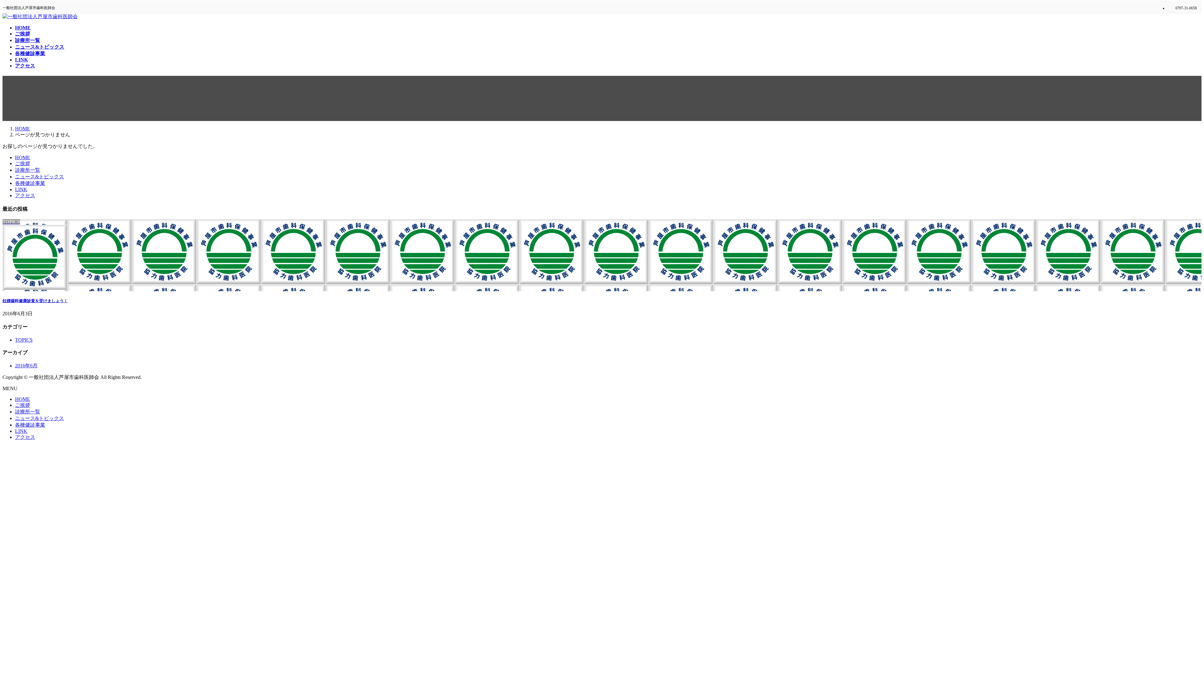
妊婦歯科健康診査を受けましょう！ (35, 300)
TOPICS (24, 340)
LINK (21, 189)
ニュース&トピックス (39, 176)
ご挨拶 (22, 163)
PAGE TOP (1173, 650)
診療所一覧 (27, 170)
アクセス (25, 195)
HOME (22, 157)
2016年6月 (26, 365)
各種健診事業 (30, 183)
